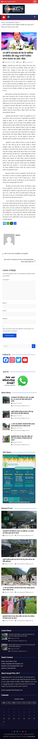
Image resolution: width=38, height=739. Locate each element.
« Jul (2, 724)
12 (14, 712)
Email (5, 311)
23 (34, 715)
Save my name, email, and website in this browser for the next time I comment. (18, 330)
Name (5, 303)
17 (4, 715)
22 (29, 715)
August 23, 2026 (17, 403)
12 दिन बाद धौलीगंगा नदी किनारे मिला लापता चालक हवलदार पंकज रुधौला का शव (23, 425)
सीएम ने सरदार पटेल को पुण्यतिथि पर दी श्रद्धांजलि (16, 253)
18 (9, 715)
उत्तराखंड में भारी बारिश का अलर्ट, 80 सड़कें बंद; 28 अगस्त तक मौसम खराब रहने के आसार (22, 399)
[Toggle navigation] (8, 17)
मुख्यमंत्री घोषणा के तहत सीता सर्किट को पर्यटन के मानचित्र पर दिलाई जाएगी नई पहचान (21, 438)
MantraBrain (31, 736)
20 (19, 715)
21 (24, 715)
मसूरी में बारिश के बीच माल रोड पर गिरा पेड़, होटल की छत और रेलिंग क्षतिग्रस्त (22, 412)
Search (33, 346)
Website (5, 318)
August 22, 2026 (17, 428)
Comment (6, 279)
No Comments (29, 62)
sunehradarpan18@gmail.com (21, 405)
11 (9, 712)
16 (34, 712)
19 (14, 715)
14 (24, 712)
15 (29, 712)
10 (4, 712)
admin (20, 62)
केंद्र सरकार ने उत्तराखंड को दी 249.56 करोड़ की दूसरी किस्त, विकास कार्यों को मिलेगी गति (19, 261)
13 (19, 712)
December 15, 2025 (9, 62)
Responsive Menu (35, 1)
